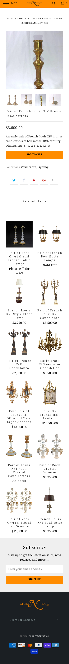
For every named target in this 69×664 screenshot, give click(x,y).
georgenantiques (38, 636)
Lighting (43, 167)
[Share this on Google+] (44, 180)
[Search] (54, 3)
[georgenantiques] (34, 4)
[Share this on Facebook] (24, 180)
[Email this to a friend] (54, 180)
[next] (59, 60)
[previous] (9, 60)
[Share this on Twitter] (14, 180)
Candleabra (28, 167)
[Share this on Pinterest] (34, 180)
